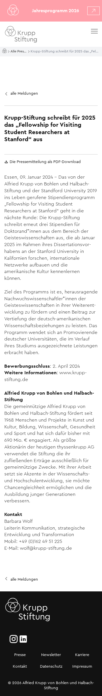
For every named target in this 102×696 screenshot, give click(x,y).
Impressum (82, 666)
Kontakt (20, 666)
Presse (20, 654)
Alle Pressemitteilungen (19, 51)
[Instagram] (13, 639)
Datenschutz (51, 666)
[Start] (5, 51)
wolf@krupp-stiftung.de (46, 548)
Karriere (82, 654)
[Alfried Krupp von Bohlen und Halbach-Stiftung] (36, 35)
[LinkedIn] (23, 639)
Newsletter (51, 654)
